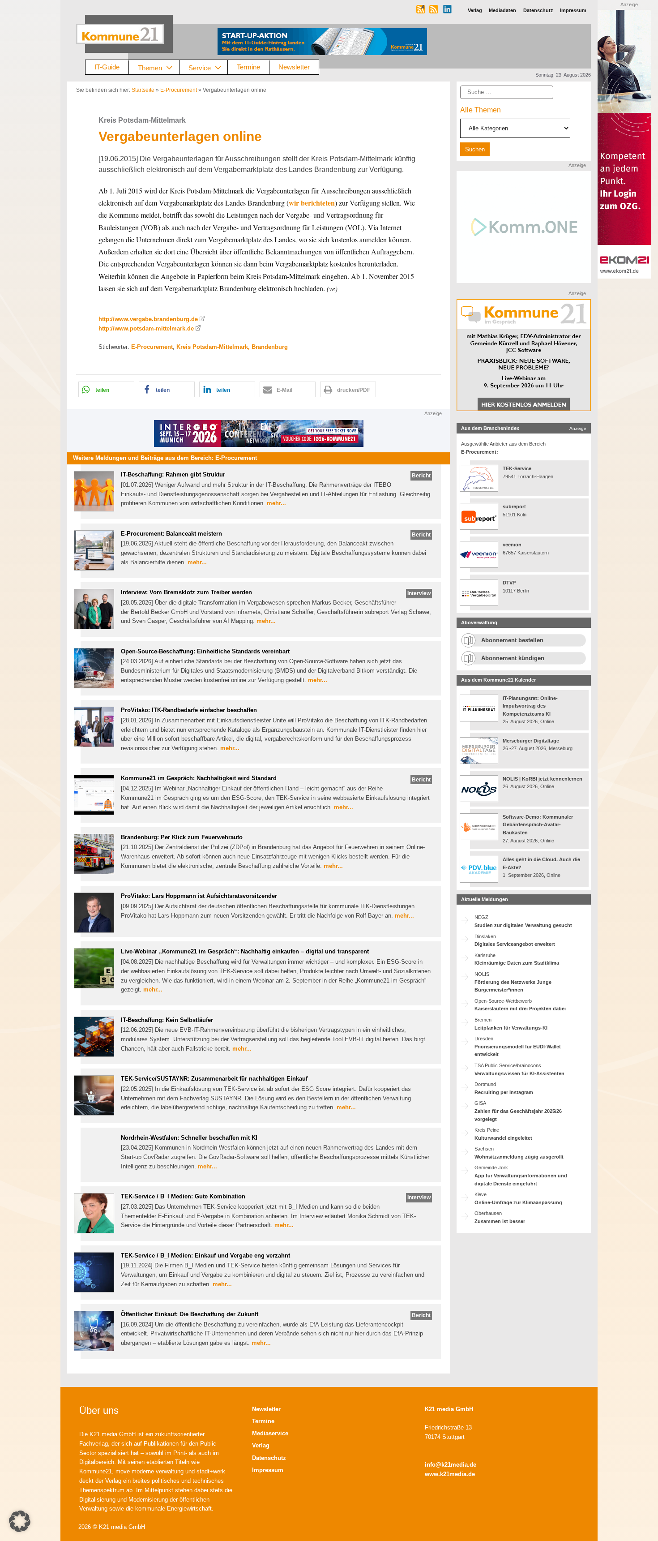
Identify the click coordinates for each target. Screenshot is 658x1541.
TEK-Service (517, 468)
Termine (248, 67)
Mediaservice (270, 1433)
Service (199, 67)
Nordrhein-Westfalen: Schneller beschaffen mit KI (189, 1137)
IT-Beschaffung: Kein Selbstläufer (167, 1020)
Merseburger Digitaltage (531, 740)
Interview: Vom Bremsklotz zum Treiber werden (186, 592)
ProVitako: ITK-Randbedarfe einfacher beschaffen (189, 710)
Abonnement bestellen (512, 640)
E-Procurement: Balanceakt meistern (171, 533)
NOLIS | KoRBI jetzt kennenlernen (542, 778)
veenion (512, 544)
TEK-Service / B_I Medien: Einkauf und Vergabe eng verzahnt (205, 1255)
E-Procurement (178, 90)
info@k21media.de (450, 1464)
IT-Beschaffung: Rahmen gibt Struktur (173, 474)
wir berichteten (312, 202)
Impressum (267, 1470)
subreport (514, 506)
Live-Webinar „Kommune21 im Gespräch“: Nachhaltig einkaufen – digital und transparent (245, 951)
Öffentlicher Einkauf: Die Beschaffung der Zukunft (189, 1314)
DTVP (509, 582)
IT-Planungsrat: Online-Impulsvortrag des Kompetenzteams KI (530, 706)
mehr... (276, 503)
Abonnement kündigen (512, 658)
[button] (106, 389)
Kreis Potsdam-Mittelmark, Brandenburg (232, 346)
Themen (150, 67)
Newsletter (294, 67)
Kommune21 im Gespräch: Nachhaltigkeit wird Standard (199, 778)
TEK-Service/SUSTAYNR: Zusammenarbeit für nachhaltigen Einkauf (214, 1078)
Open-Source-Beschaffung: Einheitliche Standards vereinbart (205, 651)
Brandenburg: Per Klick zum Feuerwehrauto (182, 837)
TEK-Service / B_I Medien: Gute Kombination (183, 1196)
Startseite (143, 90)
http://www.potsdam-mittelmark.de (146, 328)
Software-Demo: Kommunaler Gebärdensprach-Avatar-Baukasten (538, 824)
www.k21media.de (450, 1474)
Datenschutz (269, 1458)
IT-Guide (107, 67)
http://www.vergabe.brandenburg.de (148, 319)
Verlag (260, 1445)
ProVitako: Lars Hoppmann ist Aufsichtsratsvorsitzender (199, 896)
